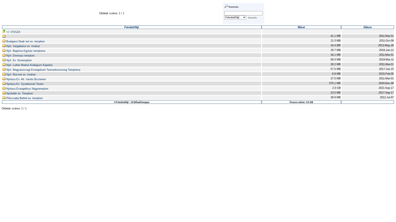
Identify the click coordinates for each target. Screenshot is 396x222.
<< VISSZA (13, 32)
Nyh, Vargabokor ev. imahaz (23, 46)
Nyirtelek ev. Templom (19, 93)
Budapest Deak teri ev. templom (25, 41)
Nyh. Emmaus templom (20, 55)
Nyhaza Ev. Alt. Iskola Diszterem (26, 79)
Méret (301, 27)
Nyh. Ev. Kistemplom (19, 60)
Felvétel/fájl (131, 27)
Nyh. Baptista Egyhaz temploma (25, 50)
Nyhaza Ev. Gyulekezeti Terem (25, 84)
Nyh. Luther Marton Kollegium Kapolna (29, 65)
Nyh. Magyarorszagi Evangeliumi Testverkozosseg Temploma (43, 69)
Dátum (368, 27)
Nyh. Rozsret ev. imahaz (21, 74)
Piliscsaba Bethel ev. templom (24, 98)
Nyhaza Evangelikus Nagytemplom (27, 88)
